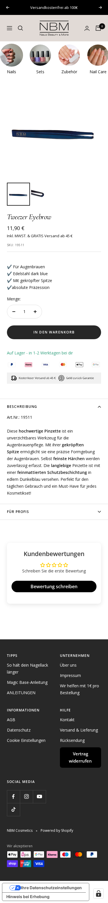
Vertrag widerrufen (80, 757)
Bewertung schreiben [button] (54, 586)
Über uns (68, 665)
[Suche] (20, 28)
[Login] (87, 28)
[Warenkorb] (98, 28)
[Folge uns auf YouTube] (39, 796)
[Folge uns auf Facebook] (13, 796)
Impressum (70, 675)
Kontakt (67, 719)
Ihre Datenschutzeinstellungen (51, 887)
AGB (11, 719)
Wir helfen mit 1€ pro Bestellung (79, 689)
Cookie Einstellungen (26, 740)
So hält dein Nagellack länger (27, 668)
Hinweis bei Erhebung (28, 896)
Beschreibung (22, 406)
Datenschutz (19, 730)
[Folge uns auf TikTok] (13, 809)
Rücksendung (72, 740)
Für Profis (18, 511)
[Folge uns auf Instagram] (26, 796)
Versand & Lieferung (79, 730)
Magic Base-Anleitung (27, 682)
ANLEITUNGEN (21, 692)
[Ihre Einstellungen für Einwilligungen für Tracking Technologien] (98, 893)
